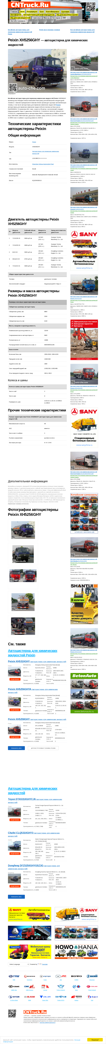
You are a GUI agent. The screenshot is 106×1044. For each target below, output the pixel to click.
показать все (16, 748)
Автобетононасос (18, 21)
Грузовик (65, 12)
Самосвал (37, 18)
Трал (42, 12)
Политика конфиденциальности (47, 1022)
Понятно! (95, 1039)
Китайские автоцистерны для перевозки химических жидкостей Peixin (20, 32)
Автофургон (16, 15)
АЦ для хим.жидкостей (20, 18)
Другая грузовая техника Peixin (43, 748)
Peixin (34, 142)
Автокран (56, 18)
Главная (14, 12)
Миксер (46, 18)
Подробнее (15, 679)
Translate (45, 964)
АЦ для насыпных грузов (67, 15)
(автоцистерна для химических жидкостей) (37, 662)
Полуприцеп (32, 12)
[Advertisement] (31, 200)
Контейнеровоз (52, 12)
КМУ (64, 18)
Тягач (22, 12)
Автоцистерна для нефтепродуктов (38, 15)
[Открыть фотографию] (37, 71)
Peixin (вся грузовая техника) (49, 30)
